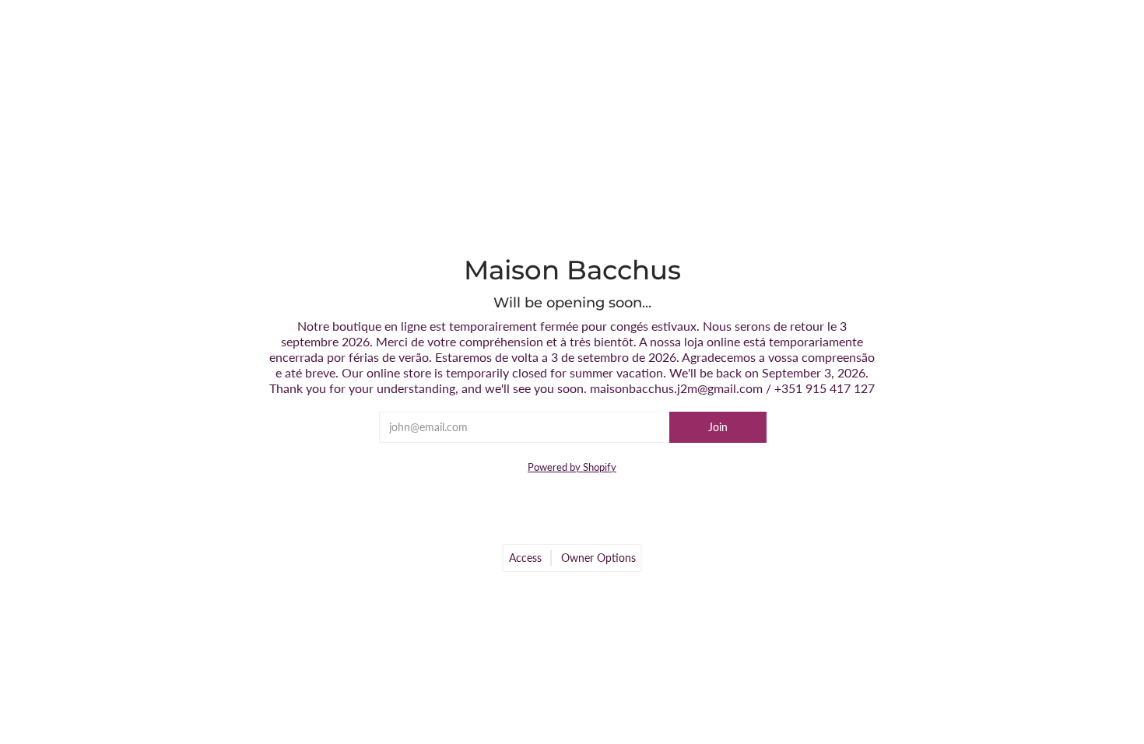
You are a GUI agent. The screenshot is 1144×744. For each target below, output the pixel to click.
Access (525, 557)
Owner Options (598, 557)
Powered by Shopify (572, 467)
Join (718, 426)
